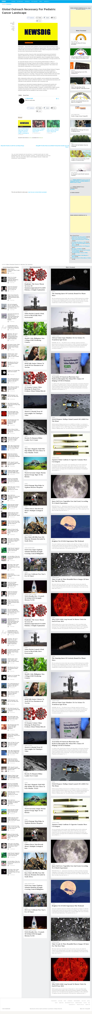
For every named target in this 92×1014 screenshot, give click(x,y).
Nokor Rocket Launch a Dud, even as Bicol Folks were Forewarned (34, 315)
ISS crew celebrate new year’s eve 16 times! (35, 575)
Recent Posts (26, 95)
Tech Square (34, 1)
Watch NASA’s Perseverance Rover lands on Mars (14, 270)
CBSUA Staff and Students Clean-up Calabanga (79, 145)
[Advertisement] (81, 18)
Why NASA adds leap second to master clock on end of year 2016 (13, 413)
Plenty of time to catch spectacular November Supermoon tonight (13, 438)
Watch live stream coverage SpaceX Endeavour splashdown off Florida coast (13, 279)
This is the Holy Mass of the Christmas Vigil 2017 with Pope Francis (80, 88)
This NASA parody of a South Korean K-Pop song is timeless (14, 404)
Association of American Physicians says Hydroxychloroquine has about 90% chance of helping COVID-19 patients (13, 316)
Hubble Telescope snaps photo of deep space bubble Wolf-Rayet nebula (14, 514)
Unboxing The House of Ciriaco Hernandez (78, 43)
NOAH (56, 1002)
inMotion (73, 70)
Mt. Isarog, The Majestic (77, 248)
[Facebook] (57, 98)
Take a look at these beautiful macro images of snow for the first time (70, 580)
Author (20, 95)
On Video (13, 1)
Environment (77, 1000)
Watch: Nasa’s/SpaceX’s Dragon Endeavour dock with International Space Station (13, 296)
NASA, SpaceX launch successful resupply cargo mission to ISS (14, 463)
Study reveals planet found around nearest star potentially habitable (14, 455)
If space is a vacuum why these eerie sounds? (14, 371)
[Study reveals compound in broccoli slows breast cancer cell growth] (53, 123)
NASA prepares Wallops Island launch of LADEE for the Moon (70, 420)
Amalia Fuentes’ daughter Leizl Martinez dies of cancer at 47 (38, 130)
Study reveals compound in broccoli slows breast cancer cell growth (53, 130)
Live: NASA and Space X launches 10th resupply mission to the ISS (13, 380)
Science (8, 4)
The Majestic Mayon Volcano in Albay (80, 252)
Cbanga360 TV (72, 1004)
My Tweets (72, 189)
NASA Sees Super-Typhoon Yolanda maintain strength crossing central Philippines (34, 551)
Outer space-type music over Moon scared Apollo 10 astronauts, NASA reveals (13, 540)
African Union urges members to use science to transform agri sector (68, 339)
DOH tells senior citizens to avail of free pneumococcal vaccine (14, 488)
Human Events (76, 114)
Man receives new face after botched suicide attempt (13, 363)
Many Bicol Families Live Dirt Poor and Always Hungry (12, 145)
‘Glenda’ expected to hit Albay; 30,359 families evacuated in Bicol (80, 159)
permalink (41, 137)
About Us (88, 1004)
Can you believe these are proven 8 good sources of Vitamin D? (14, 557)
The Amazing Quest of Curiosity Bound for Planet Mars (69, 294)
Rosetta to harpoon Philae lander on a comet (33, 439)
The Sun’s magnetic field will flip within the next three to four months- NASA (35, 450)
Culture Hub (20, 1)
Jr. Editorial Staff (29, 98)
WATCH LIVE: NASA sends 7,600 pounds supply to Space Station (13, 355)
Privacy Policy (80, 1004)
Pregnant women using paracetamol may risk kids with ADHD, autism (13, 471)
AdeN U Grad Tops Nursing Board (79, 237)
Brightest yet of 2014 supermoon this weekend (68, 541)
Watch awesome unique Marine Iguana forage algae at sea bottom (13, 506)
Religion (73, 85)
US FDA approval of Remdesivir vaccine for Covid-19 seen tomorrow (13, 327)
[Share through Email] (1, 511)
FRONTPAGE (54, 1000)
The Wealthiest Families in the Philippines (81, 246)
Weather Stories (31, 547)
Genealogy (76, 41)
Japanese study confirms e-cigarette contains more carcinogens (69, 461)
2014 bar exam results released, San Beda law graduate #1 (80, 101)
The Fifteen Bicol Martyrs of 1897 (79, 242)
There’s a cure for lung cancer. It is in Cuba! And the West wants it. (14, 522)
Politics (84, 1000)
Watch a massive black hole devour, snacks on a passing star (14, 430)
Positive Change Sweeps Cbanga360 (79, 116)
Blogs (72, 114)
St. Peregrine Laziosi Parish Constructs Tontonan (80, 174)
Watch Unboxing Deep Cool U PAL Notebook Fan (79, 72)
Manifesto (46, 1)
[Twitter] (58, 98)
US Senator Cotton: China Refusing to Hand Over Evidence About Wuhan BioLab (14, 346)
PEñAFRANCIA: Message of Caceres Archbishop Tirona (80, 130)
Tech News (30, 282)
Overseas (27, 1)
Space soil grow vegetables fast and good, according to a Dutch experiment (14, 497)
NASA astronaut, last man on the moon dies (13, 396)
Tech (65, 1000)
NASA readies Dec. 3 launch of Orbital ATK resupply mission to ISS (34, 598)
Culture (60, 1000)
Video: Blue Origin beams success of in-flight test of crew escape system (13, 447)
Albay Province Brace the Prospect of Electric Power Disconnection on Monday (80, 239)
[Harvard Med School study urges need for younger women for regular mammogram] (24, 123)
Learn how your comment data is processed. (37, 192)
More (40, 1)
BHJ (89, 1002)
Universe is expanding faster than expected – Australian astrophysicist (13, 480)
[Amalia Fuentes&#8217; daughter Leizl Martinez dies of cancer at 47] (38, 123)
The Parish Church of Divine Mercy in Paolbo (81, 258)
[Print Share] (1, 508)
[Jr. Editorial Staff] (21, 101)
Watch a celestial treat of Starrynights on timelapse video (33, 413)
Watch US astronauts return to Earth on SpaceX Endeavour (12, 288)
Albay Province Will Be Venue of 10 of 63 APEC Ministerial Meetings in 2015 (80, 57)
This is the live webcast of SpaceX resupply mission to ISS (13, 388)
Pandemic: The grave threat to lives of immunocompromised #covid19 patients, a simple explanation (13, 336)
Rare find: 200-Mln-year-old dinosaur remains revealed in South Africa (35, 539)
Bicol (72, 41)
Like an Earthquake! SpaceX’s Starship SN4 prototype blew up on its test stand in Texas (13, 306)
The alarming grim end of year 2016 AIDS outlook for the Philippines (13, 421)
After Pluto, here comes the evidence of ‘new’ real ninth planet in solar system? (14, 566)
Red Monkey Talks (69, 1002)
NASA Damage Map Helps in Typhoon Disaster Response (34, 486)
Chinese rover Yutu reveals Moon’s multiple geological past (34, 510)
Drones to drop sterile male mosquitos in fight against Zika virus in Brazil (13, 531)
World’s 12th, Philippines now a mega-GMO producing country (35, 340)
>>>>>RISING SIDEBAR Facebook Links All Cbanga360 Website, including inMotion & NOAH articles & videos (80, 181)
